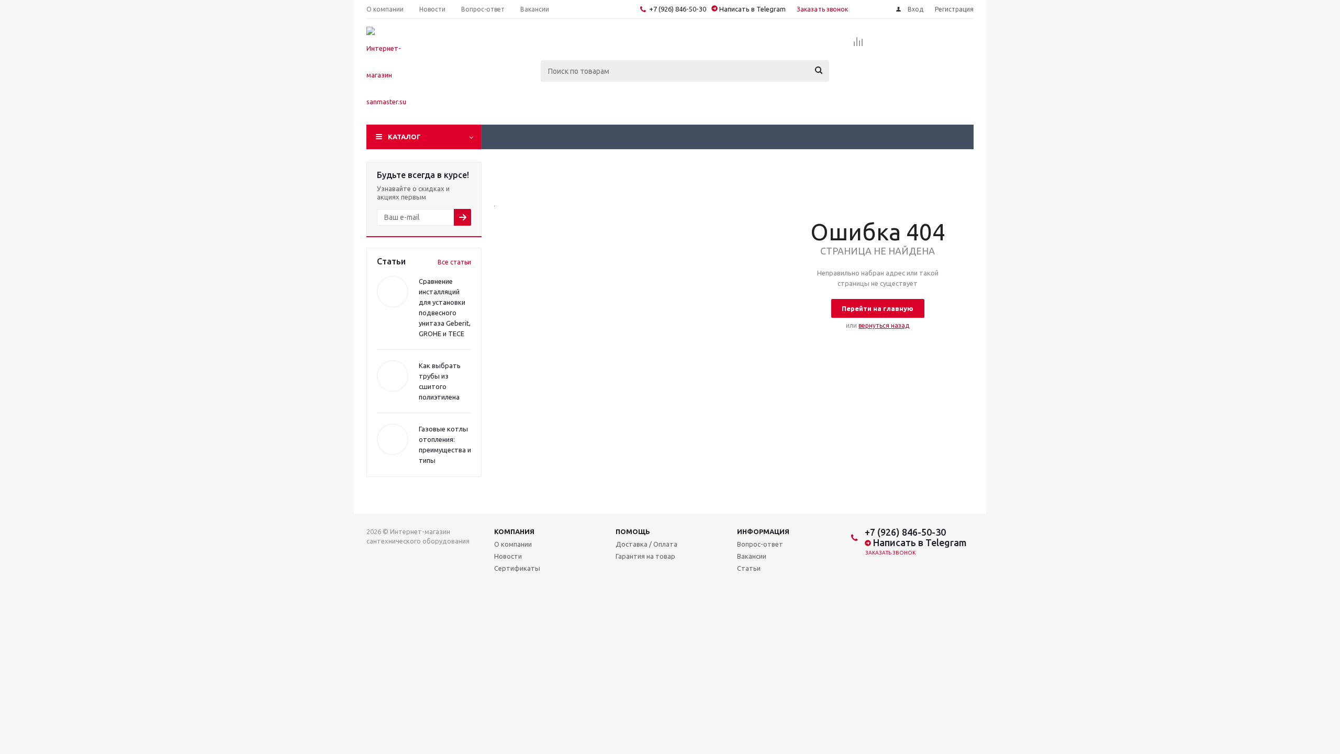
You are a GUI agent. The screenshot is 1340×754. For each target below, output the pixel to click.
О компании (513, 544)
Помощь (633, 531)
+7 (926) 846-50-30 (677, 9)
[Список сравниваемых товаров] (858, 45)
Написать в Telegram (752, 9)
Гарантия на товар (645, 556)
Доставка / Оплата (646, 544)
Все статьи (454, 262)
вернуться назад (883, 325)
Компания (514, 531)
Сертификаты (517, 568)
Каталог (404, 136)
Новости (508, 556)
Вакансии (751, 556)
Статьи (749, 568)
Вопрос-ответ (760, 544)
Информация (763, 531)
